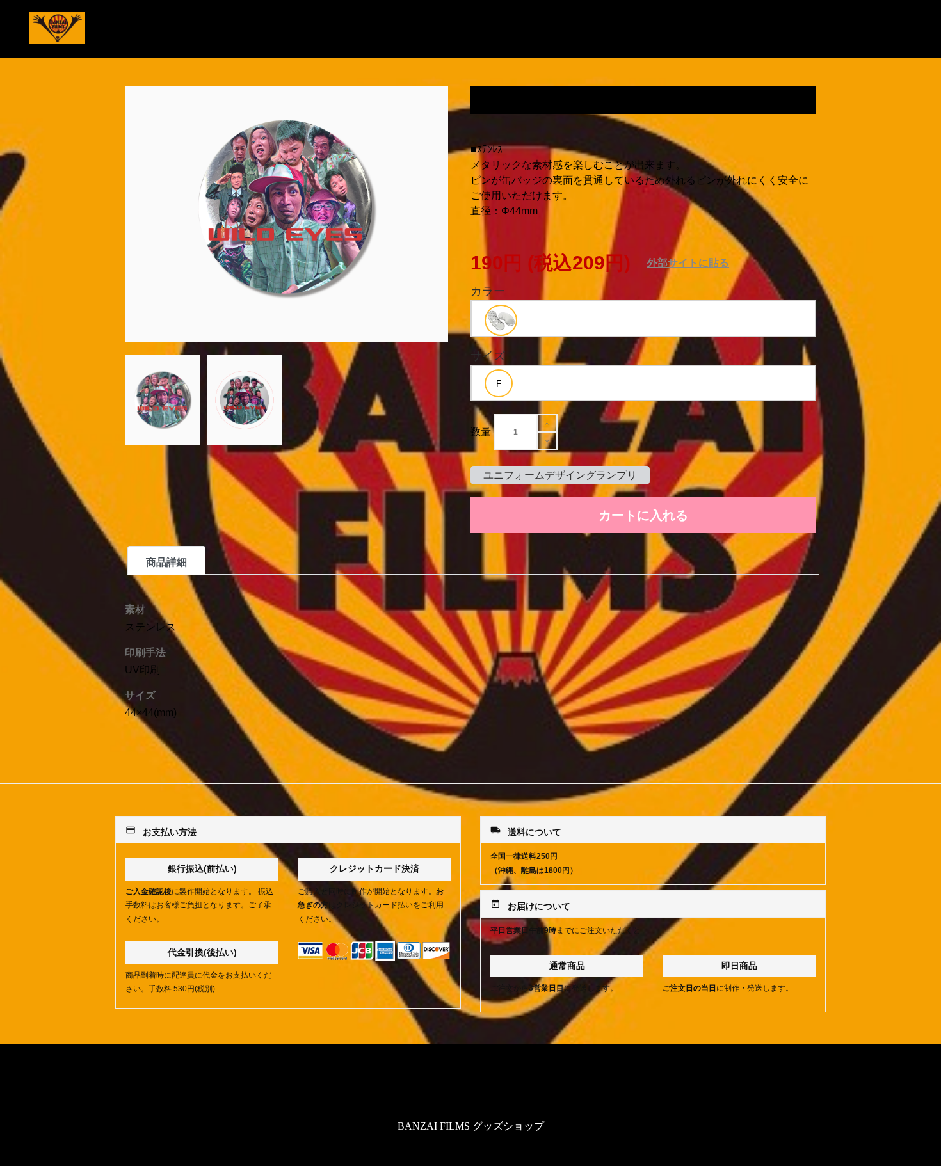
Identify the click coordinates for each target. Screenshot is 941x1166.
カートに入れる (643, 515)
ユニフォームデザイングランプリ (560, 475)
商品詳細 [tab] (166, 562)
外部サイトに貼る (688, 262)
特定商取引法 (470, 1084)
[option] (501, 320)
